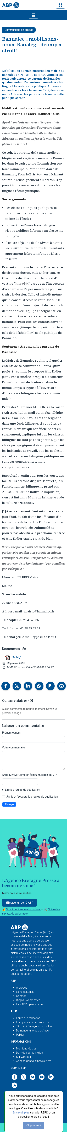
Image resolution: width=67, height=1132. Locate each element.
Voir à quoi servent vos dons (23, 909)
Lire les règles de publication (22, 789)
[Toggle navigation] (60, 5)
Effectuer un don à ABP (19, 902)
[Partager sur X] (17, 686)
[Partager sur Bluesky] (50, 686)
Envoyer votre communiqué (32, 1022)
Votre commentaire (13, 747)
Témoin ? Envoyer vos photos (34, 1026)
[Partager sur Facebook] (5, 686)
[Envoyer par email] (61, 686)
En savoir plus (21, 1112)
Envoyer (10, 804)
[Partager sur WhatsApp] (39, 686)
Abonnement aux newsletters (33, 1061)
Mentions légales (26, 1048)
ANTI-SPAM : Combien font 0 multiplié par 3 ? (29, 774)
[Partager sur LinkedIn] (28, 686)
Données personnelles (29, 1052)
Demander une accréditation (33, 1030)
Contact (21, 996)
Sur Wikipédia (24, 1056)
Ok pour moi (33, 1125)
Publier (20, 1034)
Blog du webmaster (28, 1000)
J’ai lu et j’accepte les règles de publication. (32, 796)
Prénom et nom (11, 732)
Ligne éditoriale (25, 991)
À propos (21, 987)
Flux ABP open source (29, 1004)
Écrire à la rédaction (28, 1018)
